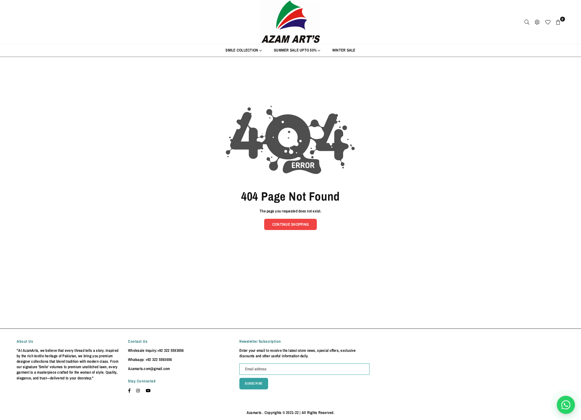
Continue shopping (290, 224)
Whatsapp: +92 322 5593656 (150, 359)
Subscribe (254, 383)
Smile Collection (242, 50)
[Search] (527, 22)
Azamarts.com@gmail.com (149, 368)
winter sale (344, 50)
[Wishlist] (547, 22)
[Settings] (537, 22)
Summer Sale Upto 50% (295, 50)
